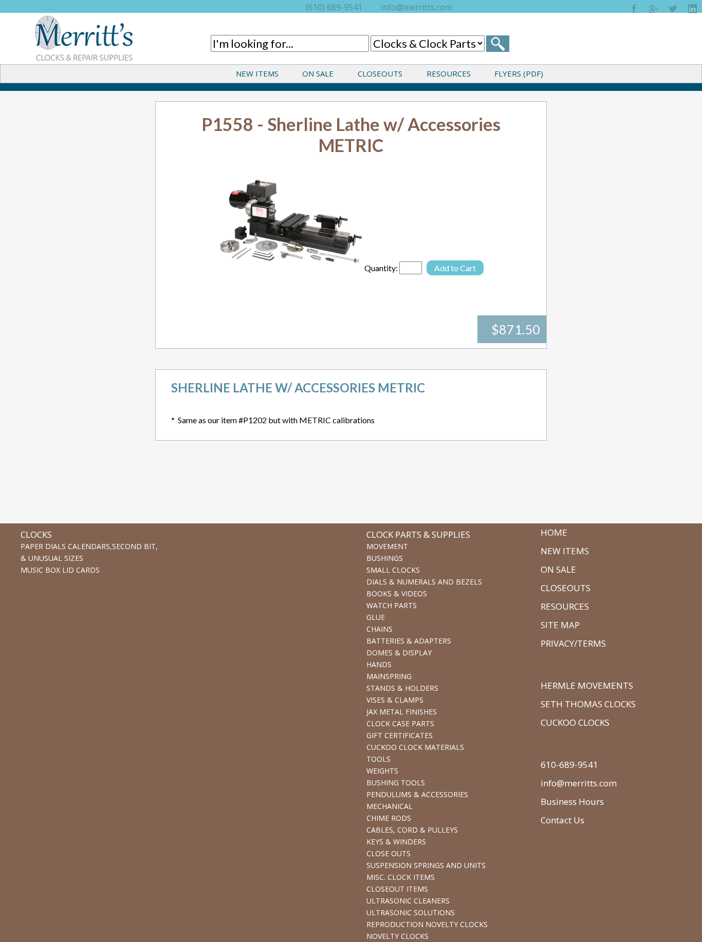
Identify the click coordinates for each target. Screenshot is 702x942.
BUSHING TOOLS (395, 782)
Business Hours (572, 801)
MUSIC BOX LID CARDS (60, 570)
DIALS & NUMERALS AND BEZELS (424, 582)
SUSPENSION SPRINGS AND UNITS (426, 865)
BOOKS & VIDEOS (396, 593)
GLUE (375, 617)
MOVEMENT (387, 546)
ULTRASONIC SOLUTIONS (410, 912)
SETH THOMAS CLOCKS (588, 704)
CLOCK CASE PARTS (400, 723)
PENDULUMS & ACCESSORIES (417, 794)
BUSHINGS (384, 558)
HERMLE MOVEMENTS (587, 685)
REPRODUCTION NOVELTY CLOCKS (427, 924)
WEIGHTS (382, 771)
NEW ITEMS (257, 73)
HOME (554, 532)
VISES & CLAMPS (394, 700)
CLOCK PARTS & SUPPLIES (418, 534)
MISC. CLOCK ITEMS (400, 877)
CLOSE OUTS (388, 853)
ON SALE (318, 73)
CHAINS (379, 629)
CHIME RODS (388, 818)
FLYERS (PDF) (518, 73)
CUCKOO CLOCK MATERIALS (415, 747)
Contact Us (562, 820)
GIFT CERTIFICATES (399, 735)
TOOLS (378, 759)
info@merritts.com (416, 7)
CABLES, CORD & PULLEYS (412, 830)
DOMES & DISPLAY (399, 652)
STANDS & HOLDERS (402, 688)
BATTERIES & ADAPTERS (408, 641)
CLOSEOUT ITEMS (397, 889)
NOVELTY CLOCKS (397, 936)
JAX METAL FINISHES (401, 712)
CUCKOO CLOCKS (575, 722)
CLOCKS (36, 534)
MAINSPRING (389, 676)
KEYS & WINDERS (396, 841)
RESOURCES (449, 73)
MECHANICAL (389, 806)
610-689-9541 (569, 764)
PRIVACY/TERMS (573, 643)
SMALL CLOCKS (393, 570)
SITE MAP (560, 625)
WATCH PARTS (391, 605)
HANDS (379, 664)
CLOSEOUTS (380, 73)
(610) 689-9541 (334, 7)
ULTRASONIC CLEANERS (408, 901)
